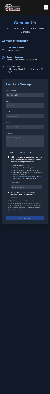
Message (9, 133)
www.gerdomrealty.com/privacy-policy (27, 177)
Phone (8, 122)
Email (8, 112)
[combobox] (25, 95)
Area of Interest (11, 90)
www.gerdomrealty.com (20, 174)
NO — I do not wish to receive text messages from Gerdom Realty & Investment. (23, 194)
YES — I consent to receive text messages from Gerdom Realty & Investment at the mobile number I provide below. (26, 159)
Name (8, 101)
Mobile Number (16, 183)
